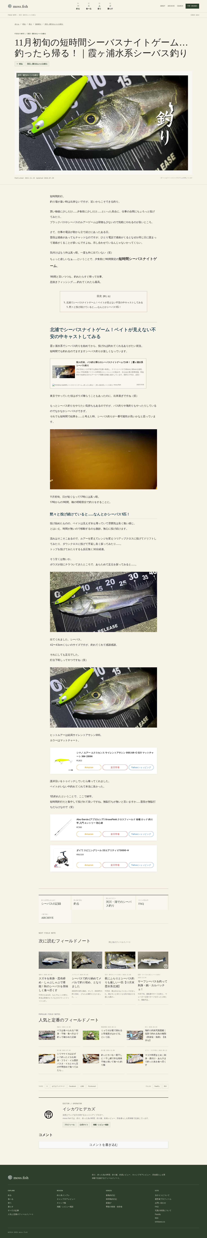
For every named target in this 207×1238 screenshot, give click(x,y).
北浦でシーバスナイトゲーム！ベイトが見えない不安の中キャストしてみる (104, 302)
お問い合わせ (160, 1203)
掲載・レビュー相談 (100, 1125)
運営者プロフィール (163, 1199)
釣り (30, 24)
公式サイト (84, 1125)
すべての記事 (13, 1210)
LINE (82, 1086)
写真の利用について (163, 1210)
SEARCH (180, 6)
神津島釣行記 (111, 1199)
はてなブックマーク (58, 1086)
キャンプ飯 (61, 1203)
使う (10, 1203)
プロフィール (69, 1125)
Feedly (157, 1086)
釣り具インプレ (63, 1195)
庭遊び (108, 1203)
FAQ (157, 1206)
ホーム (17, 24)
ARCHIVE (171, 6)
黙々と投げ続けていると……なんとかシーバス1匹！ (95, 307)
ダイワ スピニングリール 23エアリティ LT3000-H (102, 850)
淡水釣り (38, 24)
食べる (10, 1199)
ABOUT (162, 6)
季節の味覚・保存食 (114, 1206)
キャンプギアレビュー (66, 1199)
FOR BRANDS (192, 6)
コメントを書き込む (103, 1145)
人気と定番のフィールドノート (21, 1214)
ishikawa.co (160, 1222)
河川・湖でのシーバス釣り (54, 24)
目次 (99, 296)
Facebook (72, 1086)
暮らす (10, 1206)
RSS (165, 1086)
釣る (24, 24)
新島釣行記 (110, 1195)
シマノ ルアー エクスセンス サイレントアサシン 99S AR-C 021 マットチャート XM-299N (115, 754)
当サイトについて (162, 1195)
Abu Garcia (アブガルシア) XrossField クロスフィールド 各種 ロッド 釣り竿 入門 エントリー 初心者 (114, 821)
